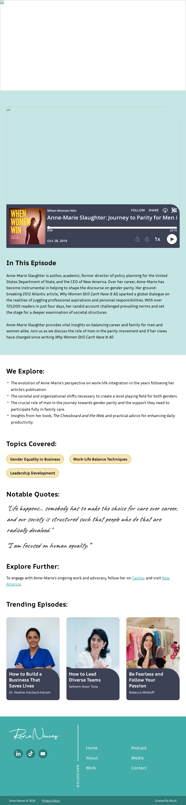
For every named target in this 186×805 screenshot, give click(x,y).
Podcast (139, 748)
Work (91, 767)
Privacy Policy (51, 801)
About (92, 758)
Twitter (138, 577)
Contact (138, 767)
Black (173, 801)
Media (137, 758)
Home (92, 748)
